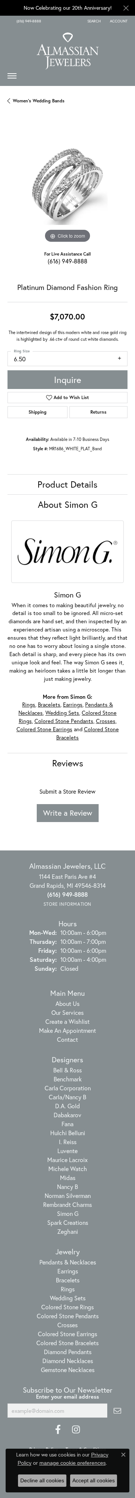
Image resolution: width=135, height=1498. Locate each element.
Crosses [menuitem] (67, 1325)
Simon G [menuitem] (67, 1213)
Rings (28, 704)
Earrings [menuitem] (67, 1271)
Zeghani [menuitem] (67, 1231)
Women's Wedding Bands (38, 101)
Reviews (67, 763)
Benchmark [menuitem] (68, 1079)
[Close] (125, 8)
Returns (98, 412)
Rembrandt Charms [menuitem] (67, 1204)
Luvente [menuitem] (67, 1151)
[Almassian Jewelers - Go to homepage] (68, 48)
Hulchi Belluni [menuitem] (67, 1133)
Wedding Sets (62, 712)
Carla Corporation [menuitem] (68, 1088)
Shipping (37, 412)
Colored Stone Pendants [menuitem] (68, 1316)
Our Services (67, 1012)
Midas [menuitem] (67, 1178)
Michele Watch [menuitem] (67, 1169)
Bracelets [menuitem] (68, 1280)
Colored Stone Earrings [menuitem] (67, 1334)
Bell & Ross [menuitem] (67, 1070)
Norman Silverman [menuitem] (68, 1195)
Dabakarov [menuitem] (67, 1115)
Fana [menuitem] (68, 1124)
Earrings (72, 704)
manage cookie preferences (72, 1463)
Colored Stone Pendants (63, 721)
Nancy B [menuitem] (67, 1186)
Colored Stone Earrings (44, 729)
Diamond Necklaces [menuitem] (67, 1361)
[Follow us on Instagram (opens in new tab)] (76, 1429)
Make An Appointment (67, 1030)
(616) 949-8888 (67, 261)
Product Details (68, 484)
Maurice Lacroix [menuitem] (67, 1160)
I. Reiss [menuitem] (67, 1142)
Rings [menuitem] (68, 1289)
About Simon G (68, 504)
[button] (93, 21)
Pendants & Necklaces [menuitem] (67, 1262)
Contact (67, 1039)
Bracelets (49, 704)
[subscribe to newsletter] (117, 1410)
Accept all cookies (93, 1480)
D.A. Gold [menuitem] (67, 1106)
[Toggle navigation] (12, 78)
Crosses (106, 721)
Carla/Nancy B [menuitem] (67, 1097)
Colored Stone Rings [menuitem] (67, 1307)
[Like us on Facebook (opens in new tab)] (57, 1429)
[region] (68, 185)
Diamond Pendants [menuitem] (68, 1352)
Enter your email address (67, 1396)
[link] (28, 21)
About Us (68, 1003)
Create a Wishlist (67, 1021)
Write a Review (67, 813)
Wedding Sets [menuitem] (68, 1298)
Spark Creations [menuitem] (67, 1222)
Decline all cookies (42, 1480)
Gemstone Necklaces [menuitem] (67, 1370)
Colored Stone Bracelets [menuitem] (67, 1343)
